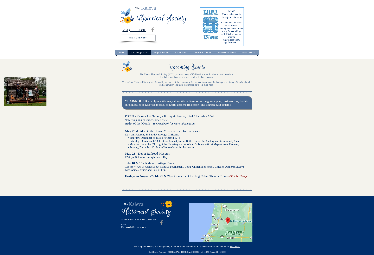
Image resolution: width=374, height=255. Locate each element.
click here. (235, 246)
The (137, 8)
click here (208, 85)
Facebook (163, 123)
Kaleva (148, 8)
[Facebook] (152, 29)
